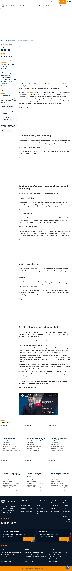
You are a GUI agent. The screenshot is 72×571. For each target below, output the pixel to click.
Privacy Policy (66, 516)
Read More (17, 454)
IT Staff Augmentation (9, 118)
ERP (38, 505)
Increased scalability (7, 75)
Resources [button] (54, 6)
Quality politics (67, 519)
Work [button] (47, 6)
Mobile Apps (40, 514)
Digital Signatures (42, 511)
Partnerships (66, 511)
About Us (65, 503)
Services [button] (25, 6)
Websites (40, 508)
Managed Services (26, 508)
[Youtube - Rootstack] (15, 522)
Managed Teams (7, 106)
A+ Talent (65, 505)
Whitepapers (54, 505)
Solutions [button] (40, 6)
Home (2, 40)
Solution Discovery (26, 511)
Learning (53, 508)
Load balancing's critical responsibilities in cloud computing (7, 66)
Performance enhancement (9, 79)
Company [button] (63, 6)
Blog (7, 40)
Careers (55, 2)
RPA (38, 503)
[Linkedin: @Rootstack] (5, 522)
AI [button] (20, 6)
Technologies (6, 131)
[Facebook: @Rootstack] (2, 522)
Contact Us (62, 2)
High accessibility (6, 77)
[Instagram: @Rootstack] (12, 522)
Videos (52, 514)
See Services (28, 539)
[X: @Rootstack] (8, 522)
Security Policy (67, 522)
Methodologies (55, 511)
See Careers (64, 539)
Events (50, 2)
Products (33, 6)
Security (3, 86)
